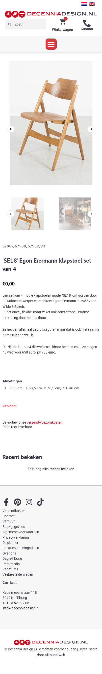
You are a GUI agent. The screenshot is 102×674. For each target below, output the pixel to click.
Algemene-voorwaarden (20, 532)
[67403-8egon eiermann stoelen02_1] (51, 129)
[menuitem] (84, 4)
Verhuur (8, 521)
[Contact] (87, 23)
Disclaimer (10, 543)
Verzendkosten (14, 511)
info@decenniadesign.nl (20, 608)
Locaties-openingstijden (20, 548)
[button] (51, 44)
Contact (87, 29)
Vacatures (10, 569)
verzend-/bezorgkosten (44, 423)
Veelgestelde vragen (17, 574)
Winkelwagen (62, 30)
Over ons (9, 553)
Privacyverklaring (15, 537)
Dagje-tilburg (12, 558)
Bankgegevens (13, 527)
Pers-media (11, 564)
